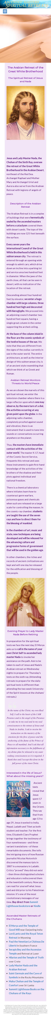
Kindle (37, 905)
